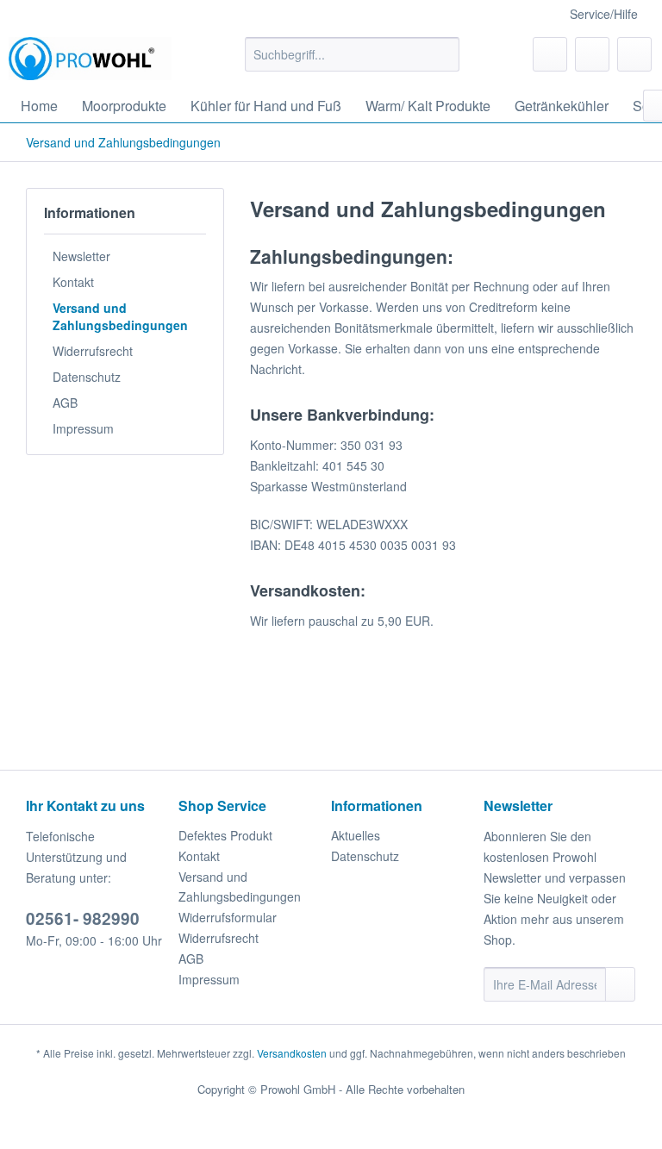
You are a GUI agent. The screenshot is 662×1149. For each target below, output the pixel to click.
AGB (65, 402)
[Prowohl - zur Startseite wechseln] (90, 58)
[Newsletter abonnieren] (620, 984)
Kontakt (73, 281)
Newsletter (81, 256)
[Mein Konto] (592, 54)
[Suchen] (443, 54)
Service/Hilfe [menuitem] (603, 13)
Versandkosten (292, 1053)
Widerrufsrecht (93, 350)
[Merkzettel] (550, 54)
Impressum (83, 428)
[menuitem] (352, 54)
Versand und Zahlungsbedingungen (120, 316)
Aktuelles (355, 835)
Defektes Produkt (225, 835)
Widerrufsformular (227, 917)
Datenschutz (87, 376)
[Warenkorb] (634, 54)
